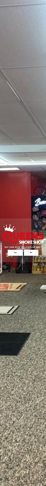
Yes (15, 253)
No (31, 253)
